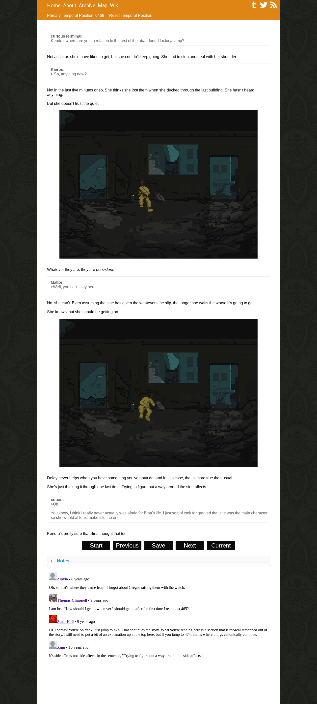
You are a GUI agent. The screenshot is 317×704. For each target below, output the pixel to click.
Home (54, 5)
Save (158, 545)
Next (190, 545)
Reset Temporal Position (130, 15)
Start (96, 545)
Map (102, 5)
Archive (87, 5)
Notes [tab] (63, 560)
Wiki (114, 5)
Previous (127, 545)
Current (221, 545)
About (69, 5)
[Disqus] (158, 632)
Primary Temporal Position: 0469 (75, 15)
